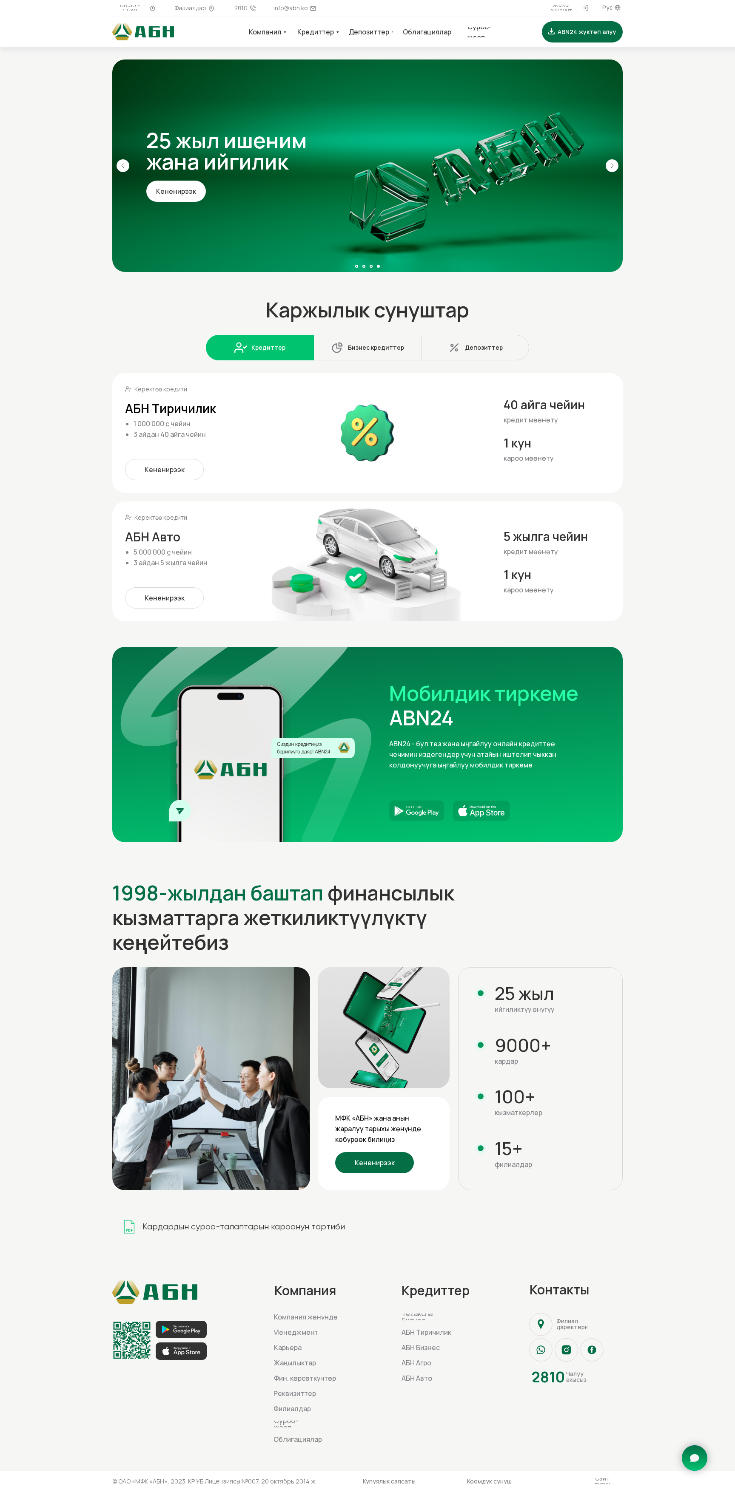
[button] (582, 31)
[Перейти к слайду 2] (363, 266)
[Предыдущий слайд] (123, 165)
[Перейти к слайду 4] (378, 266)
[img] (367, 165)
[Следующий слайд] (612, 165)
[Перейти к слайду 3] (371, 266)
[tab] (259, 347)
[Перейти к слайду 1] (356, 266)
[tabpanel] (367, 490)
